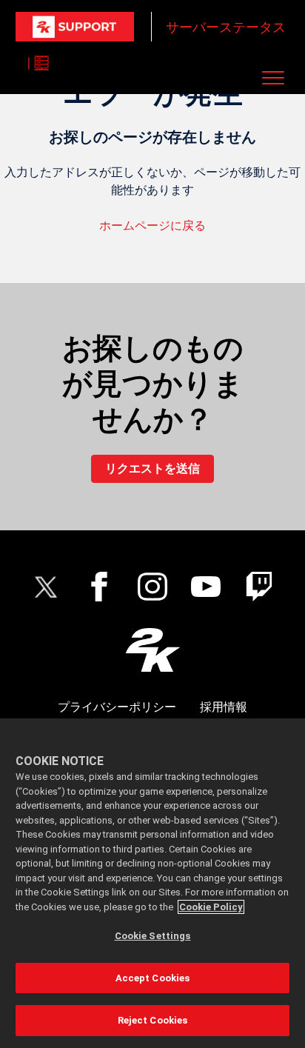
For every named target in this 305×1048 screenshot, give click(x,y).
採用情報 (223, 707)
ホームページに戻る (152, 225)
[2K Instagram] (152, 586)
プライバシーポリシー (117, 707)
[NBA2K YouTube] (206, 586)
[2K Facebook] (99, 586)
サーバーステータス (226, 27)
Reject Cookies (153, 1020)
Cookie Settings (153, 935)
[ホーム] (75, 26)
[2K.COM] (153, 650)
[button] (272, 77)
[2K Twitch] (259, 586)
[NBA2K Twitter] (46, 586)
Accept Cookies (152, 978)
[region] (152, 883)
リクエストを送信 (152, 468)
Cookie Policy (211, 906)
